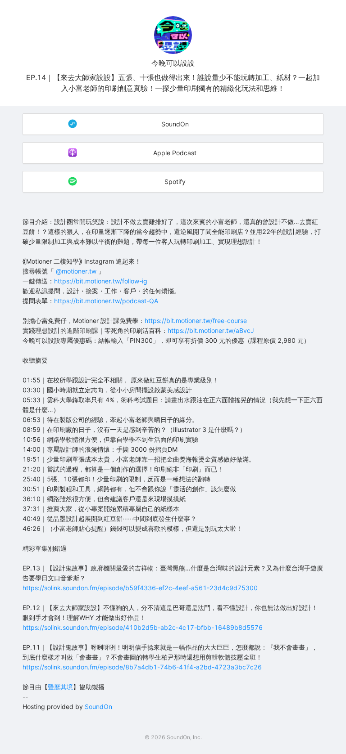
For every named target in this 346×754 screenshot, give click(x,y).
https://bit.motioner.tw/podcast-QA (106, 301)
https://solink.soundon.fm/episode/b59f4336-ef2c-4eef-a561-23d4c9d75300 (140, 588)
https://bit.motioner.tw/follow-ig (100, 281)
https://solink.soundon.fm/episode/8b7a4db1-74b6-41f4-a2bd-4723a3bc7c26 (142, 667)
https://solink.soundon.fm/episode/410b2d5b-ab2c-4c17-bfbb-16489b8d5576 (143, 627)
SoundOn (98, 706)
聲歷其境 (60, 687)
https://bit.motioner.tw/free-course (196, 320)
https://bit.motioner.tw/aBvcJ (211, 330)
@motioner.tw (77, 271)
